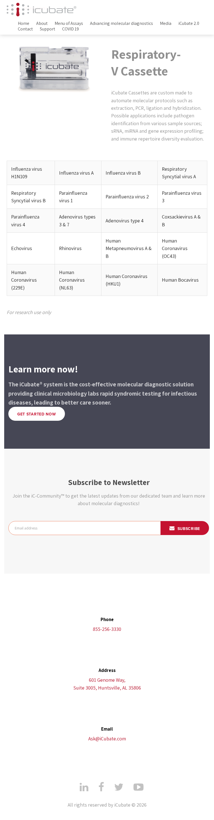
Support (47, 29)
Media (165, 23)
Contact (25, 29)
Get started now (36, 414)
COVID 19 (70, 29)
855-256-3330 (107, 629)
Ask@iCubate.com (107, 738)
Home (23, 23)
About (42, 23)
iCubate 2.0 (188, 23)
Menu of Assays (69, 23)
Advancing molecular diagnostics (121, 23)
